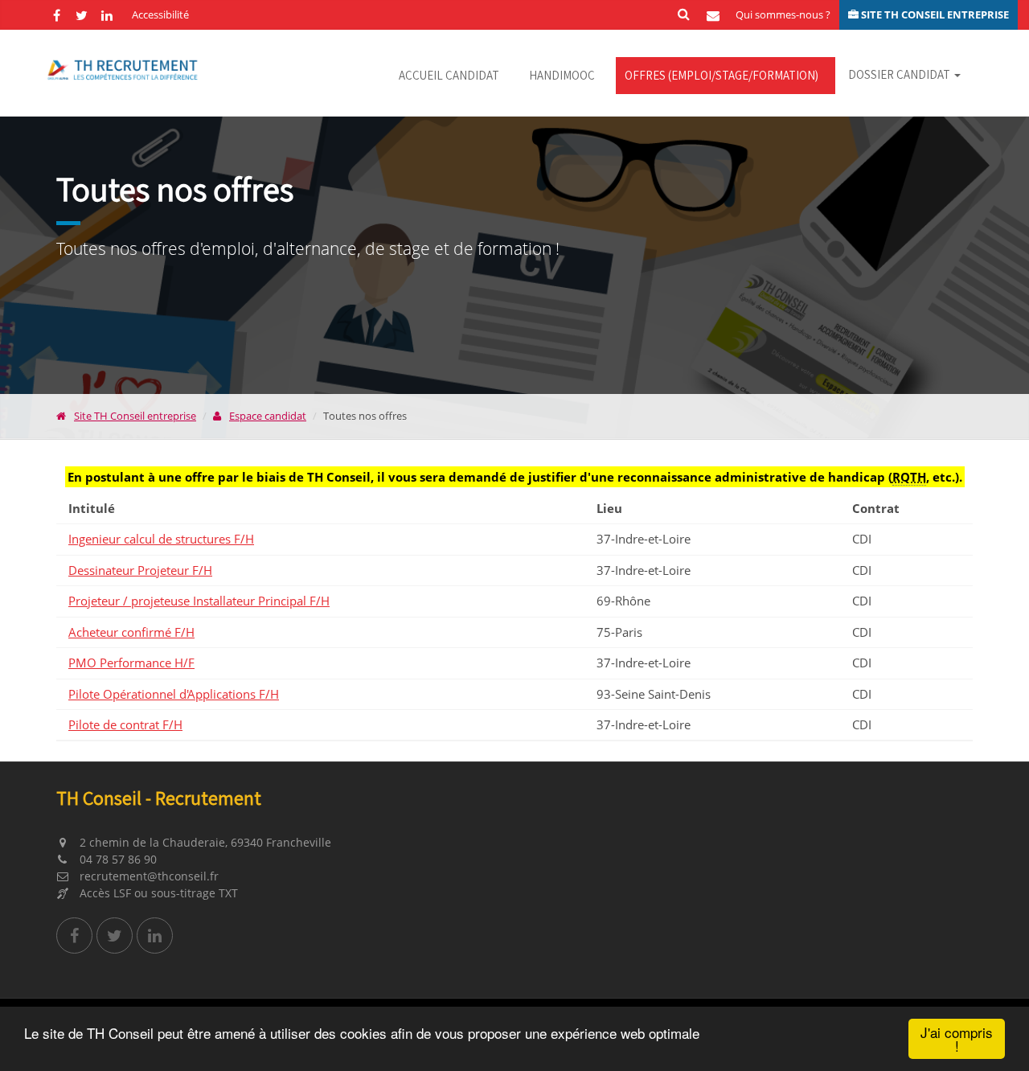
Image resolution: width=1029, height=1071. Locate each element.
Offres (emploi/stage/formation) (721, 75)
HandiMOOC (562, 75)
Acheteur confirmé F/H (131, 632)
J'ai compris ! (956, 1039)
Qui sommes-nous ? (783, 14)
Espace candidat (267, 415)
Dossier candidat (900, 74)
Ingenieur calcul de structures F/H (161, 539)
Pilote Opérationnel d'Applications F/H (173, 694)
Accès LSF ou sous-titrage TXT (157, 893)
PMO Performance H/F (131, 662)
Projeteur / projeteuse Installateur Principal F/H (199, 601)
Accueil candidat (449, 75)
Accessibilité (160, 14)
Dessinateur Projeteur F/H (140, 570)
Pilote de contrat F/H (125, 724)
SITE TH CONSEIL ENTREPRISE (934, 14)
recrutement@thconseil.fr (147, 876)
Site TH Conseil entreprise (135, 415)
